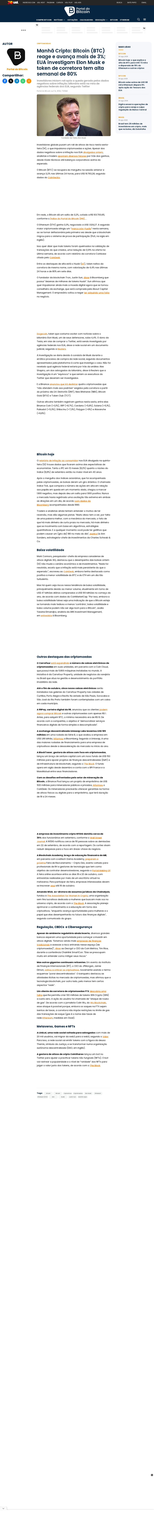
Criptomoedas (44, 43)
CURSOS (59, 2)
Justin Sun (72, 1097)
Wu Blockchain (98, 1002)
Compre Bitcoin (43, 20)
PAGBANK (51, 2)
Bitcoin (114, 20)
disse (86, 277)
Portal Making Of (101, 870)
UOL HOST (41, 2)
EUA (53, 1097)
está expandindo (60, 663)
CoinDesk (55, 257)
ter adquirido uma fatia (96, 292)
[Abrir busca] (138, 20)
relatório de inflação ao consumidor (58, 460)
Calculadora (86, 20)
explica (93, 533)
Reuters (62, 348)
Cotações (72, 20)
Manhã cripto (82, 1097)
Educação (100, 20)
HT (83, 263)
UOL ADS (77, 2)
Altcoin (48, 1093)
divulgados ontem (93, 152)
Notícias (58, 20)
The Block (89, 763)
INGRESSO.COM (29, 2)
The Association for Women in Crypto (67, 895)
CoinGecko (54, 177)
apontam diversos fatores (72, 156)
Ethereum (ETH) (43, 1097)
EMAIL (144, 2)
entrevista (46, 615)
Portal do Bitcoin (77, 11)
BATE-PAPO (131, 2)
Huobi (63, 1097)
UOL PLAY (69, 2)
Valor (105, 1036)
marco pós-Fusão (81, 228)
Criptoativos (67, 1093)
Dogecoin (42, 333)
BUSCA (119, 2)
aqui (52, 885)
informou (58, 738)
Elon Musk (88, 1093)
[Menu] (144, 20)
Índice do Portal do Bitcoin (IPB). (68, 218)
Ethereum (124, 20)
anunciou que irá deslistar (64, 384)
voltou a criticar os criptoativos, (62, 969)
